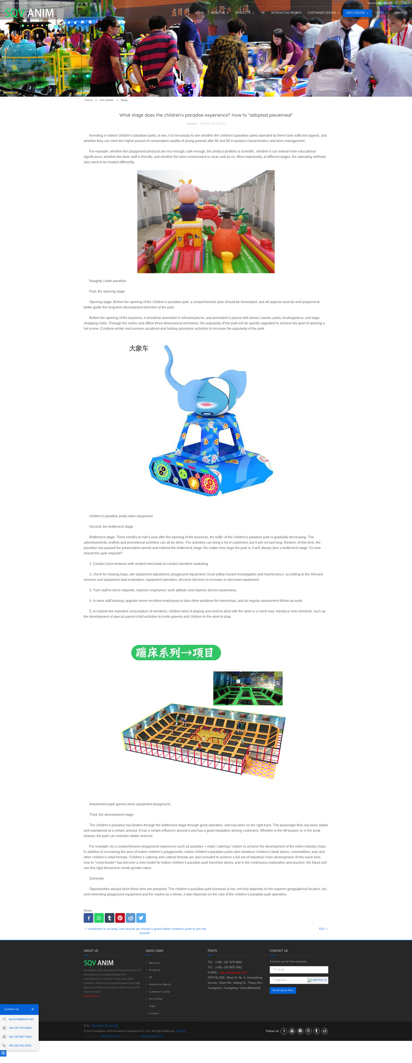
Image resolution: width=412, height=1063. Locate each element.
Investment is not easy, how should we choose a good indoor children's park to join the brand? (146, 931)
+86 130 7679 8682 (20, 1027)
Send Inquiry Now (283, 990)
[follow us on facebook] (284, 1031)
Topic (152, 1006)
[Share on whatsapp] (99, 918)
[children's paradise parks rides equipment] (206, 422)
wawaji (113, 1025)
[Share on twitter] (141, 918)
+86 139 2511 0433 (20, 1045)
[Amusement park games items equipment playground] (206, 710)
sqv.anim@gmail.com (380, 3)
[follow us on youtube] (292, 1031)
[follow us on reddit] (324, 1031)
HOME (199, 13)
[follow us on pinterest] (300, 1031)
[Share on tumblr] (109, 918)
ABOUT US (218, 13)
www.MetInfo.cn (152, 1036)
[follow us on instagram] (308, 1031)
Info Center (156, 998)
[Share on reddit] (130, 918)
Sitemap (180, 1031)
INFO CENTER (355, 13)
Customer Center (159, 991)
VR (263, 13)
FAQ (322, 929)
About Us (154, 963)
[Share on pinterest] (120, 918)
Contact (154, 1013)
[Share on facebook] (88, 918)
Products (154, 970)
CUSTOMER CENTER (322, 13)
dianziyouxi (99, 1025)
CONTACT (401, 13)
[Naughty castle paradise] (206, 221)
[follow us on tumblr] (316, 1031)
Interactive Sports (160, 984)
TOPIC (379, 13)
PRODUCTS (243, 13)
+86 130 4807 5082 (20, 1036)
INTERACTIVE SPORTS (286, 13)
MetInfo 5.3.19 (110, 1036)
